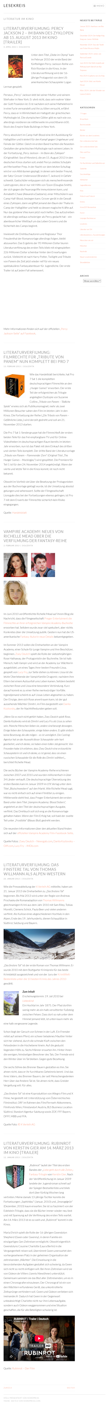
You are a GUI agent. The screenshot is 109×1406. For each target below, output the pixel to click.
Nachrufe (83, 251)
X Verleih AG (43, 886)
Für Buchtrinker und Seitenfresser (92, 163)
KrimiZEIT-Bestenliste (88, 207)
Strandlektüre (85, 262)
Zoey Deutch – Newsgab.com (35, 841)
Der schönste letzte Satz (89, 147)
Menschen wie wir (86, 240)
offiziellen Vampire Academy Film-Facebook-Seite (45, 833)
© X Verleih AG (26, 1124)
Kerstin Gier (59, 1174)
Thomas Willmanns (53, 900)
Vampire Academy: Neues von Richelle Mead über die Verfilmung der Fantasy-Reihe (35, 536)
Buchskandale (85, 125)
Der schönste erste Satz (89, 141)
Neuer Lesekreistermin (88, 257)
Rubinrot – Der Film (23, 1368)
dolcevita (24, 47)
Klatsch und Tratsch (87, 196)
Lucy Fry (22, 672)
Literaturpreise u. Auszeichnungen (92, 235)
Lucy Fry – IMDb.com (26, 845)
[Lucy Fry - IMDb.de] (16, 605)
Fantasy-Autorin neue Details (36, 636)
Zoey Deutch (22, 653)
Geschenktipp (85, 174)
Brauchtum (84, 119)
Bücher (82, 130)
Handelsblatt (19, 512)
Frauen (82, 158)
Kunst (82, 213)
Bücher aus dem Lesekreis (90, 135)
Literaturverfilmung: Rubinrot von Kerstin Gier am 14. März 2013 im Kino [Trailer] (39, 1148)
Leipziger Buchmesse (88, 218)
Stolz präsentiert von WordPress (21, 1398)
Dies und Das (85, 152)
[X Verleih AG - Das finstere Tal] (39, 944)
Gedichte (83, 169)
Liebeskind (28, 1000)
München (83, 246)
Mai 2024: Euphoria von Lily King (92, 76)
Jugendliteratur (85, 185)
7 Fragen (83, 113)
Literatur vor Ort (86, 229)
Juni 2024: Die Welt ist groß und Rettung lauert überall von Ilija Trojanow (92, 66)
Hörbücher (84, 180)
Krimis (82, 202)
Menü (100, 5)
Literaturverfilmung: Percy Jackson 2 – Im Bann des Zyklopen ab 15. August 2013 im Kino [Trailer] (38, 35)
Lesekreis (15, 5)
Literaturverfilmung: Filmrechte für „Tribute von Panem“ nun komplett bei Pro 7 (36, 357)
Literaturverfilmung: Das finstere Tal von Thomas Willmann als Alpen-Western (35, 869)
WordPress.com (31, 1401)
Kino (81, 191)
